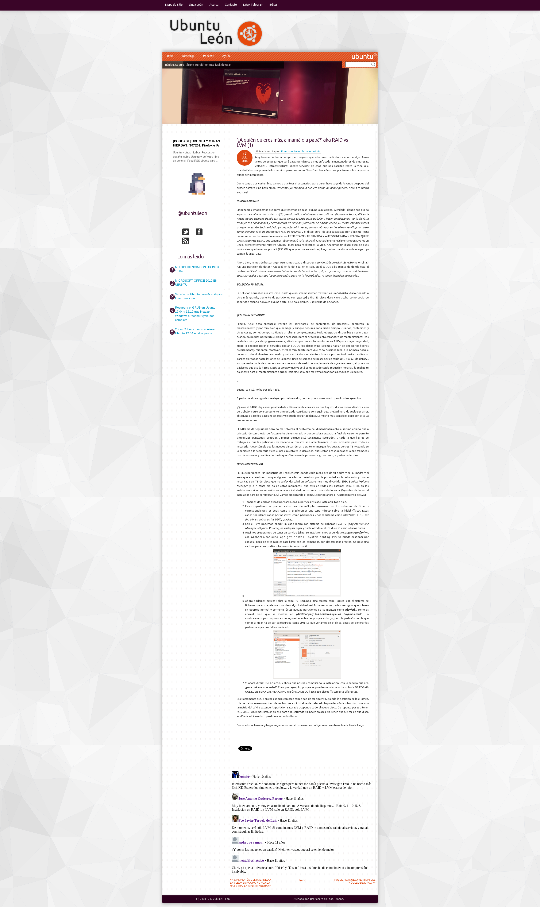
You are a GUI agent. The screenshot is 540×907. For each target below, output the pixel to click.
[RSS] (188, 242)
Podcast (208, 56)
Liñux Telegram (253, 4)
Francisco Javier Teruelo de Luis (300, 151)
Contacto (231, 4)
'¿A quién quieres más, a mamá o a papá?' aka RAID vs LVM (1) (292, 142)
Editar (273, 4)
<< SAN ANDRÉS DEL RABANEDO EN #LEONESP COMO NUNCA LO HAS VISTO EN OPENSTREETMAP (250, 882)
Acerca (214, 4)
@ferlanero (316, 899)
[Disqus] (302, 822)
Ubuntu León (222, 899)
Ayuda (226, 56)
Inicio (170, 56)
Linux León (196, 4)
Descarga (188, 56)
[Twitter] (188, 232)
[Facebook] (202, 232)
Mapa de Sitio (174, 4)
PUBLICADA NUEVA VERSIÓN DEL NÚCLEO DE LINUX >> (354, 881)
